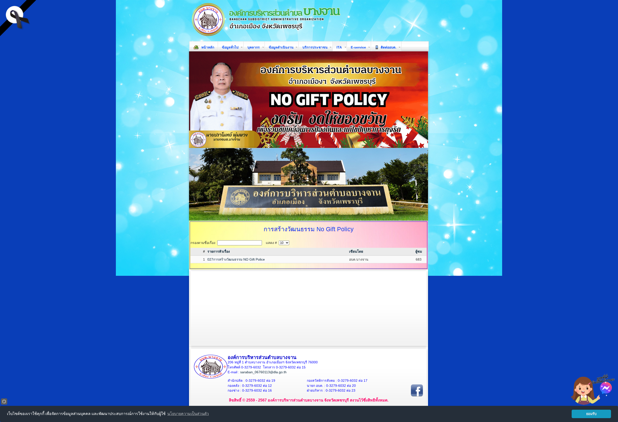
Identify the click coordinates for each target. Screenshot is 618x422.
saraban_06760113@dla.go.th (263, 372)
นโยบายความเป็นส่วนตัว (188, 414)
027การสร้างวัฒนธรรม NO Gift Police (236, 259)
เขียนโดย (356, 251)
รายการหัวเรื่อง (218, 251)
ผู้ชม (418, 251)
